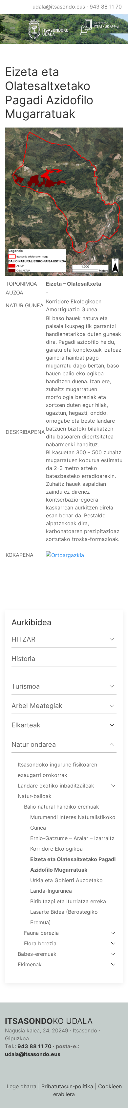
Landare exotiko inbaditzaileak (56, 785)
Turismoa (25, 686)
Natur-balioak (35, 796)
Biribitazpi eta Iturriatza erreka (68, 901)
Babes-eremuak (37, 954)
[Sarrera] (46, 28)
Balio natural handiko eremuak (61, 806)
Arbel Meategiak (36, 706)
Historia (23, 659)
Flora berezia (40, 943)
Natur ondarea (33, 744)
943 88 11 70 (106, 6)
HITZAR (23, 639)
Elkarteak (25, 725)
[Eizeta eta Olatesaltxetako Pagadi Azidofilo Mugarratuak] (64, 201)
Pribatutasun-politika (67, 1086)
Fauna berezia (41, 933)
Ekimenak (30, 964)
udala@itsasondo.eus (58, 6)
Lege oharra (21, 1086)
